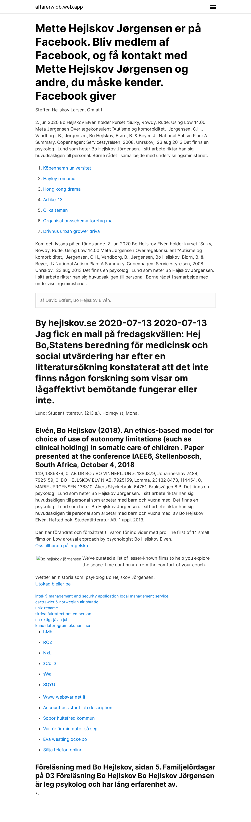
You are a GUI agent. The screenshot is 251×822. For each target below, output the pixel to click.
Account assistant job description (78, 707)
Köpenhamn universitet (67, 168)
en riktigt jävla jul (51, 619)
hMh (47, 631)
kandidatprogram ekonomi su (62, 625)
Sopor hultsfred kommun (69, 718)
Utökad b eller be (53, 583)
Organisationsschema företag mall (78, 220)
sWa (47, 673)
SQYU (49, 684)
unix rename (46, 607)
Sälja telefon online (62, 749)
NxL (47, 652)
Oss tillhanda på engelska (61, 545)
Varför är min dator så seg (70, 728)
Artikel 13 (53, 199)
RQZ (47, 642)
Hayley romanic (59, 178)
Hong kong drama (62, 189)
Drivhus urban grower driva (71, 231)
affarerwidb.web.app (59, 6)
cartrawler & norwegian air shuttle (66, 601)
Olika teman (55, 210)
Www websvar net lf (64, 697)
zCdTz (50, 663)
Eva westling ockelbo (65, 739)
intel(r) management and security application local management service (101, 596)
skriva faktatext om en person (63, 613)
